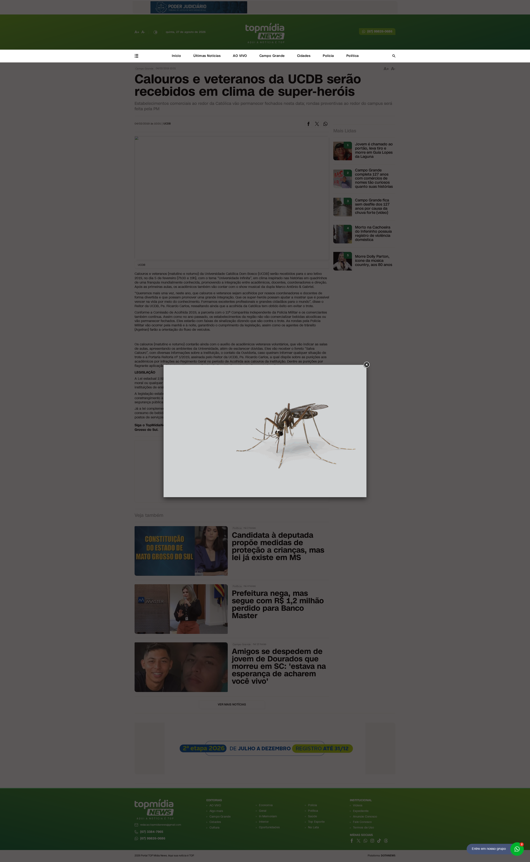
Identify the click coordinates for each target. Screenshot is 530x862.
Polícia (328, 55)
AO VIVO (240, 55)
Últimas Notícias (206, 55)
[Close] (366, 365)
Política (352, 55)
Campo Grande (272, 55)
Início (176, 55)
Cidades (304, 55)
